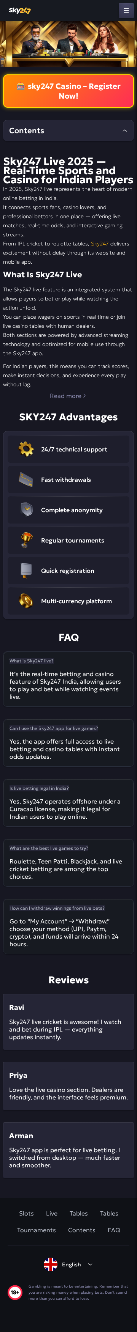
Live (51, 1213)
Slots (26, 1213)
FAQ (114, 1230)
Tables (79, 1213)
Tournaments (36, 1230)
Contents (82, 1230)
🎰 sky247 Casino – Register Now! (68, 91)
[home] (20, 11)
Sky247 (100, 243)
